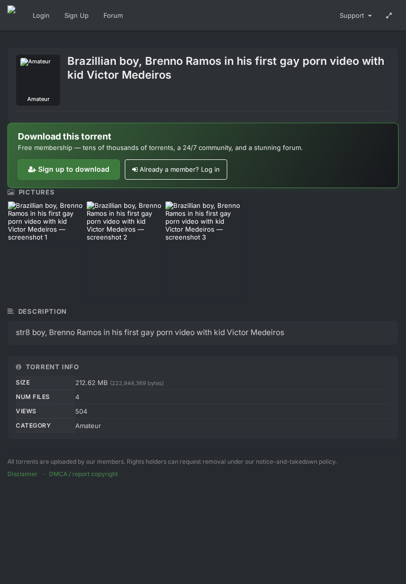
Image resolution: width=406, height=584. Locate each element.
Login (41, 15)
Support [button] (353, 15)
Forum (113, 15)
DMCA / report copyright (83, 474)
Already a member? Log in (180, 169)
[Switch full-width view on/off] (389, 15)
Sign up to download (73, 169)
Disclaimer (22, 474)
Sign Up (76, 15)
